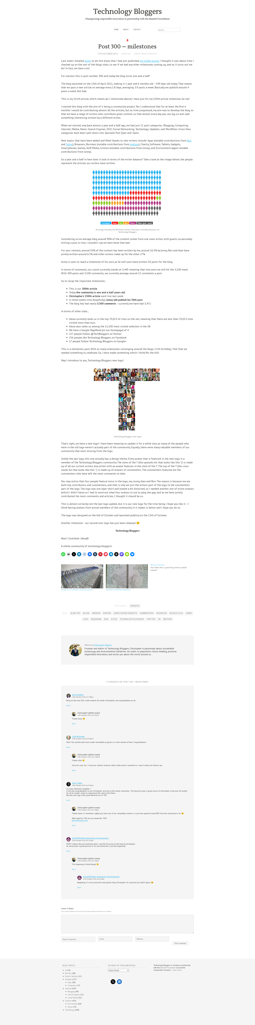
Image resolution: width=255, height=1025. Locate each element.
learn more (177, 970)
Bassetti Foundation (168, 967)
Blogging (71, 991)
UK (159, 619)
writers (167, 619)
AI (66, 970)
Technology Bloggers (127, 11)
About (126, 29)
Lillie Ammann (78, 736)
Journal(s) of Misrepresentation (118, 589)
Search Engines (74, 994)
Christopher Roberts (146, 54)
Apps (70, 982)
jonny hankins (78, 694)
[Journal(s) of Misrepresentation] (127, 576)
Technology (69, 1010)
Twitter (151, 619)
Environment (73, 1004)
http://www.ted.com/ (80, 820)
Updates (134, 606)
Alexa (86, 613)
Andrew (134, 144)
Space (70, 1007)
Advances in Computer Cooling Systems (77, 589)
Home (116, 29)
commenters (147, 613)
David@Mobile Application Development (90, 838)
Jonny (88, 61)
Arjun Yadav (77, 783)
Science (68, 1000)
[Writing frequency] (172, 567)
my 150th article (149, 61)
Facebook (161, 613)
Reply (68, 705)
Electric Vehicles (71, 976)
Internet (68, 988)
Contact (137, 29)
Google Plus (176, 613)
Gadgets (68, 979)
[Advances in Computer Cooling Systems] (82, 576)
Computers (72, 985)
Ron (189, 140)
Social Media (73, 997)
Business (68, 973)
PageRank (96, 619)
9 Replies (126, 54)
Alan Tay (75, 613)
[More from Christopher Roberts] (75, 655)
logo (85, 619)
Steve (69, 144)
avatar (107, 613)
